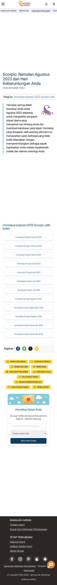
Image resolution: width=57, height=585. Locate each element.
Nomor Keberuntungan (30, 382)
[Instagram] (20, 559)
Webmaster (29, 570)
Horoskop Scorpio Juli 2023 (28, 290)
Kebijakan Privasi (45, 566)
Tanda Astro (43, 387)
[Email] (37, 349)
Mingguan (24, 10)
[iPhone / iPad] (36, 559)
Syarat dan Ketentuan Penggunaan (28, 529)
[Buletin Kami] (46, 4)
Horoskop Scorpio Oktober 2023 (28, 316)
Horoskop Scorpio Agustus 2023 (28, 298)
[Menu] (3, 4)
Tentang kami (17, 525)
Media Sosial (17, 551)
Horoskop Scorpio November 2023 (28, 325)
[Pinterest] (28, 559)
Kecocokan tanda (19, 387)
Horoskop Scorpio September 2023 (28, 307)
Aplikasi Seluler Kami (21, 546)
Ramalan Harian (8, 10)
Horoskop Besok (42, 361)
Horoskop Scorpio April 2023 (28, 263)
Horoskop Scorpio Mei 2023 (28, 272)
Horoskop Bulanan (41, 10)
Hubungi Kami (17, 542)
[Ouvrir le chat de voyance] (51, 565)
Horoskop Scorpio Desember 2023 (28, 334)
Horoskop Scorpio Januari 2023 (28, 237)
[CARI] (54, 4)
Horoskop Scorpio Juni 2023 (28, 281)
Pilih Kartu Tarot (30, 376)
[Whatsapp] (24, 349)
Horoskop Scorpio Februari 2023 (28, 246)
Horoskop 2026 (43, 371)
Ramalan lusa (21, 366)
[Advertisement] (28, 41)
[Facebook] (18, 349)
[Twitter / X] (30, 349)
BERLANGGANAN (28, 440)
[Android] (45, 559)
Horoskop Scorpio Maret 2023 (28, 254)
